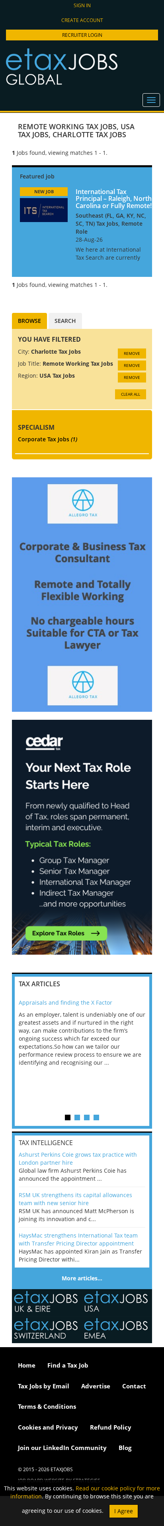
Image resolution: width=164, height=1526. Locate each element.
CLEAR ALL (130, 394)
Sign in (82, 5)
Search (65, 320)
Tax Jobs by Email (43, 1386)
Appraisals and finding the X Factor (65, 1002)
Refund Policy (110, 1427)
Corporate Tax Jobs (47, 439)
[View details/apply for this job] (44, 209)
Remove (132, 353)
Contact (134, 1386)
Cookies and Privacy (48, 1427)
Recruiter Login (82, 35)
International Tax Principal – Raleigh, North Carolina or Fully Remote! (114, 198)
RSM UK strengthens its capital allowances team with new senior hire (75, 1199)
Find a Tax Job (67, 1365)
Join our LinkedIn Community (62, 1448)
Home (26, 1365)
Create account (82, 20)
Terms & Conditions (47, 1406)
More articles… (82, 1278)
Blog (125, 1448)
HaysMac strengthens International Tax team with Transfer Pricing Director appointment (78, 1239)
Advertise (95, 1386)
